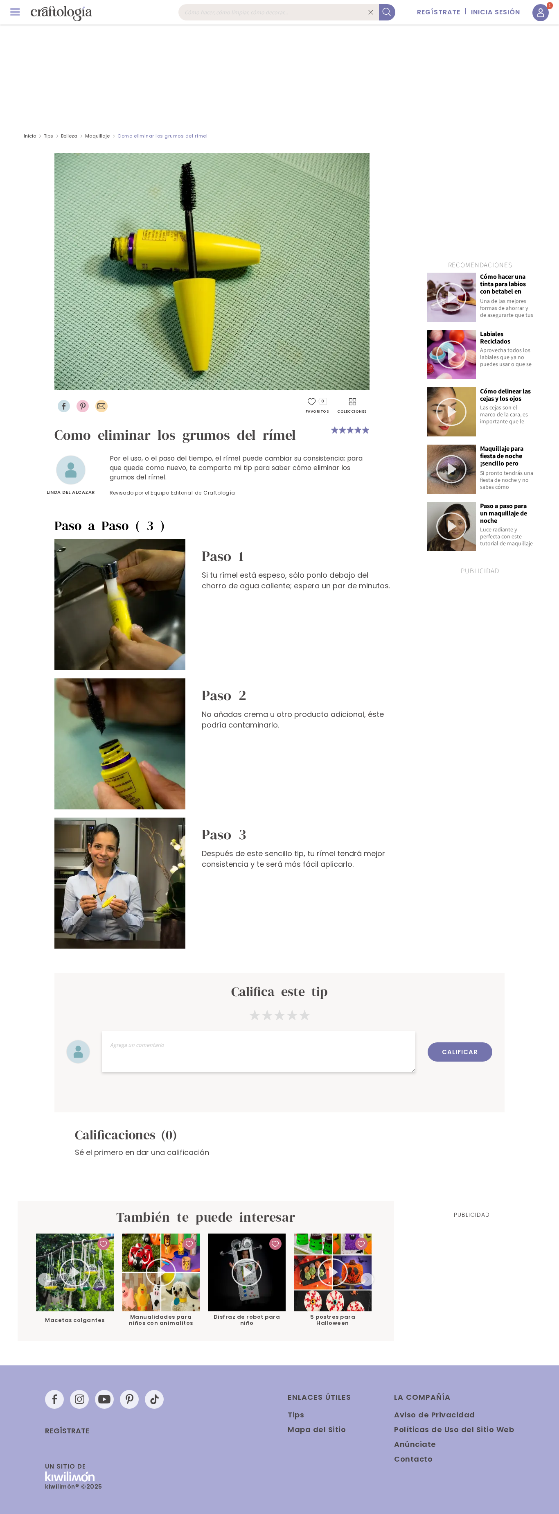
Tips (48, 136)
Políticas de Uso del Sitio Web (454, 1429)
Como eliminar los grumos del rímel (162, 136)
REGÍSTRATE (438, 12)
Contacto (413, 1459)
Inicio (30, 136)
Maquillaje (97, 136)
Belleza (69, 136)
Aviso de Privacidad (434, 1415)
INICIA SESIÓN (495, 12)
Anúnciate (415, 1444)
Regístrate (67, 1431)
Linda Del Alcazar (71, 492)
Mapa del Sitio (317, 1429)
